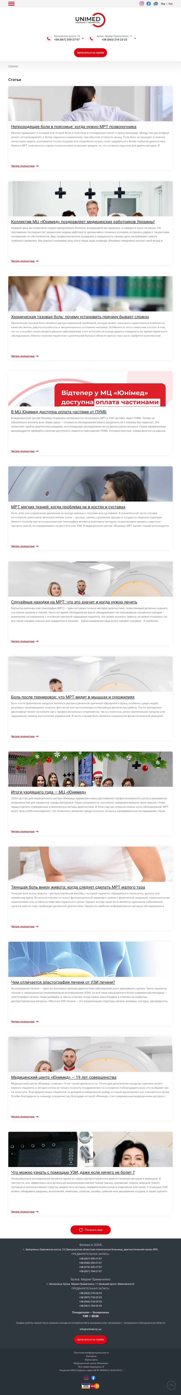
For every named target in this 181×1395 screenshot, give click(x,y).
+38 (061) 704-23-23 (90, 1305)
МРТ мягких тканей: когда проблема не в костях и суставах (68, 507)
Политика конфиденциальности (91, 1352)
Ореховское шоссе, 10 (67, 36)
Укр (163, 3)
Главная (13, 66)
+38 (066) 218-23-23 (90, 1301)
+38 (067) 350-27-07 (67, 39)
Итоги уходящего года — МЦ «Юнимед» (48, 792)
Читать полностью (22, 166)
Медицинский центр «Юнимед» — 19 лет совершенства (63, 1077)
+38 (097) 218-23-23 (90, 1297)
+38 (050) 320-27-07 (90, 1262)
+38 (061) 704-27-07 (90, 1271)
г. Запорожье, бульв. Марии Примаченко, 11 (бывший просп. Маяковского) (90, 1284)
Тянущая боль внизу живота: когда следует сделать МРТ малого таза (78, 887)
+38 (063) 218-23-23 (114, 39)
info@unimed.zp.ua (90, 1329)
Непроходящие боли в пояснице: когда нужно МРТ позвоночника (73, 126)
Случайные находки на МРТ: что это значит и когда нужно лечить (74, 602)
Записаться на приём (90, 52)
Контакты (91, 1356)
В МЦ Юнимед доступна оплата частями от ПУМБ (59, 411)
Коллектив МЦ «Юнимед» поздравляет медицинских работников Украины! (83, 221)
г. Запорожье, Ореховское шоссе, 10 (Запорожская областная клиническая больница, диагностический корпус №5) (90, 1249)
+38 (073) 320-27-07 (90, 1267)
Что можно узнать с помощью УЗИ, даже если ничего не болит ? (73, 1172)
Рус (171, 3)
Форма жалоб (156, 3)
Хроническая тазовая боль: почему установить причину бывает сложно (80, 316)
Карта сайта (91, 1359)
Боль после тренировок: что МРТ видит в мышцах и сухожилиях (73, 697)
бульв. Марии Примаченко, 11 (114, 36)
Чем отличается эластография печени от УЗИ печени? (63, 982)
